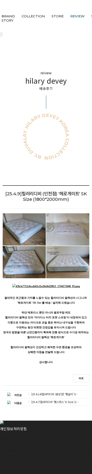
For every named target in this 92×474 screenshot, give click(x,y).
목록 (81, 378)
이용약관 (6, 439)
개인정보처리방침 (13, 428)
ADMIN (5, 471)
